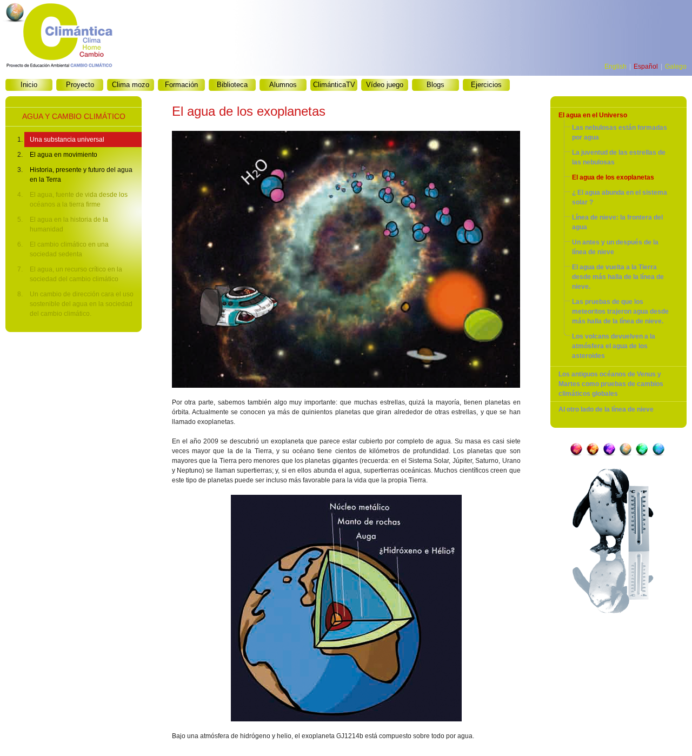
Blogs (435, 85)
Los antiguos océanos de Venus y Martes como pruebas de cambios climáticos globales (610, 383)
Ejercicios (486, 85)
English (615, 66)
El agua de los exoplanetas (613, 177)
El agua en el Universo (592, 115)
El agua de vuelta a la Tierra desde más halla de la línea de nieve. (618, 276)
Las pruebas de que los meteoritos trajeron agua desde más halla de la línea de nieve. (620, 311)
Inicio (29, 85)
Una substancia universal (67, 139)
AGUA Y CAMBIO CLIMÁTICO (73, 116)
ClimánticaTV (334, 85)
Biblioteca (232, 85)
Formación (181, 85)
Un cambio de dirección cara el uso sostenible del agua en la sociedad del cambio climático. (82, 303)
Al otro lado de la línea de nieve (606, 409)
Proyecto (80, 85)
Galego (676, 66)
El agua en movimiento (63, 154)
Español (646, 66)
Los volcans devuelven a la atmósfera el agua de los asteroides (613, 346)
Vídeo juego (384, 85)
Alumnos (283, 85)
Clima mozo (130, 85)
